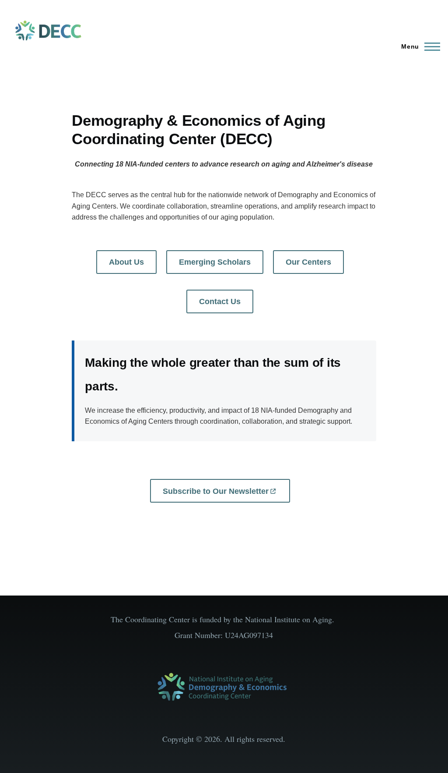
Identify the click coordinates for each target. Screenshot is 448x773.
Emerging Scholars (215, 262)
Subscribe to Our (216, 491)
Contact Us (220, 301)
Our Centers (308, 262)
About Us (126, 262)
